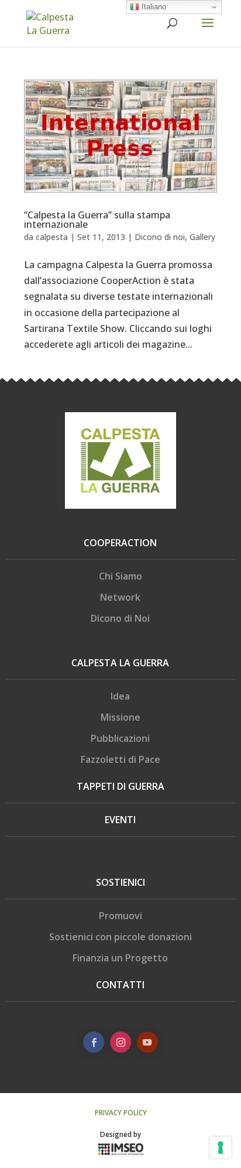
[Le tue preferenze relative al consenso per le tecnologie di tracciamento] (220, 1147)
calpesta (52, 236)
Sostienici (120, 882)
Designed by (120, 1134)
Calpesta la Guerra (120, 662)
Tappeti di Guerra (120, 786)
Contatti (120, 984)
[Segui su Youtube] (147, 1042)
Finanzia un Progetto (120, 957)
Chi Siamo (120, 576)
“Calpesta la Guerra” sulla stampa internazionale (97, 219)
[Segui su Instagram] (120, 1042)
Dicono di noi (160, 236)
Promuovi (120, 915)
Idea (120, 696)
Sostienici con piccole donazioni (120, 936)
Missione (120, 717)
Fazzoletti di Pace (120, 759)
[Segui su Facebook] (93, 1042)
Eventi (120, 819)
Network (120, 597)
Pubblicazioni (120, 738)
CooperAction (120, 542)
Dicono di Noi (120, 618)
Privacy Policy (121, 1113)
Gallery (202, 236)
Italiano (152, 6)
